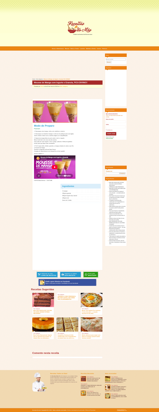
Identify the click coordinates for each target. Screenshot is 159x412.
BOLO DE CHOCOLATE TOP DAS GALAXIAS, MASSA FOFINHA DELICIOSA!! (42, 312)
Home (33, 79)
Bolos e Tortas (75, 48)
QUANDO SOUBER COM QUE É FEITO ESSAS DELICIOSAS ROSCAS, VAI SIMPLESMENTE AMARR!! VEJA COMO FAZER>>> (115, 389)
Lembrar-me (109, 130)
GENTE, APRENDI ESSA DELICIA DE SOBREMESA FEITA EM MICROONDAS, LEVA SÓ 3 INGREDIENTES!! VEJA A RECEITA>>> (116, 380)
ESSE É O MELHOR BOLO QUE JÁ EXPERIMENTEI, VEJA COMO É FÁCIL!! (119, 397)
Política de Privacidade (90, 410)
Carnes (99, 48)
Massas (67, 48)
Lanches (82, 48)
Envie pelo (92, 274)
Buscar (109, 62)
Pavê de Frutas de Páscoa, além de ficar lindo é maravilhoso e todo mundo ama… (117, 242)
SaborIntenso (41, 180)
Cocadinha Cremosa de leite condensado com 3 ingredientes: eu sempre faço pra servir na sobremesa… (67, 336)
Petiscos (104, 48)
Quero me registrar (109, 138)
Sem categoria (39, 79)
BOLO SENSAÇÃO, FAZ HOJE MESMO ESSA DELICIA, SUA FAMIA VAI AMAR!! (117, 223)
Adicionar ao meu (48, 274)
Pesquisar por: (109, 171)
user (42, 86)
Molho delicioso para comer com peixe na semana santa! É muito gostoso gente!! (91, 336)
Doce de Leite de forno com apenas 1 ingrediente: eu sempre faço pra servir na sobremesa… (117, 233)
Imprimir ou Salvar (71, 274)
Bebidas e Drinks (91, 48)
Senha (107, 124)
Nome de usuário (110, 119)
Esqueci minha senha (110, 136)
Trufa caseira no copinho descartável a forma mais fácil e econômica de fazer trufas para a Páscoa (117, 238)
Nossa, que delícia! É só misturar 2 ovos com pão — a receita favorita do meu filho (91, 312)
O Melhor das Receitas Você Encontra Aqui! (82, 34)
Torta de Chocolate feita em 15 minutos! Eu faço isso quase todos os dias (117, 215)
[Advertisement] (79, 10)
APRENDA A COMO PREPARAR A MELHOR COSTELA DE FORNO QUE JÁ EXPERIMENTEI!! (67, 298)
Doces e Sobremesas (58, 48)
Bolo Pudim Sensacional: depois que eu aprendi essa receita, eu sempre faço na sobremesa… (42, 336)
